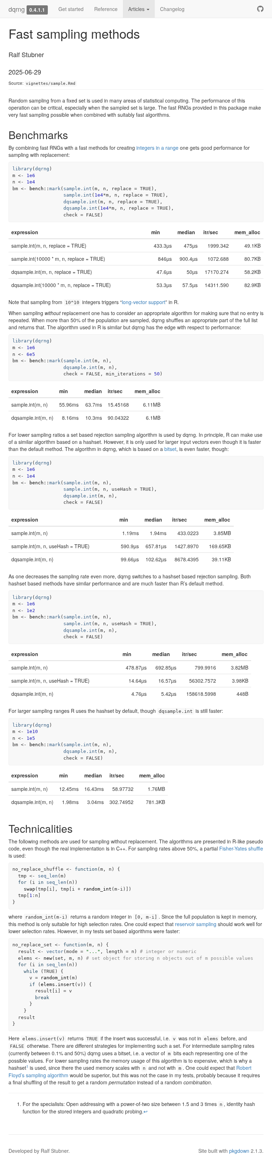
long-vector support (143, 301)
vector (54, 951)
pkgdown (239, 1150)
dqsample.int (80, 201)
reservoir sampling (195, 923)
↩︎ (145, 1111)
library (22, 168)
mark (55, 188)
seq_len (48, 876)
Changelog (172, 8)
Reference (106, 8)
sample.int (77, 188)
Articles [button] (137, 8)
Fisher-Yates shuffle (241, 848)
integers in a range (157, 147)
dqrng (16, 8)
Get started (71, 8)
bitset (170, 448)
